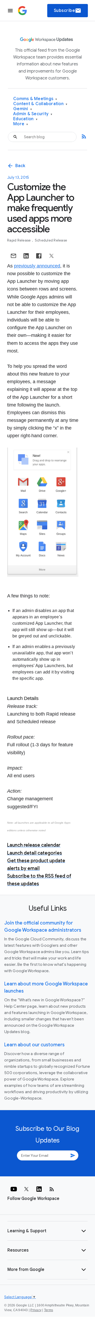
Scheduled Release (51, 240)
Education (25, 119)
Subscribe (68, 10)
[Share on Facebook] (38, 255)
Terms (48, 1310)
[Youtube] (13, 1189)
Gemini (22, 108)
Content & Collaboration (40, 103)
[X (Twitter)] (26, 1189)
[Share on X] (51, 255)
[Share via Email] (13, 255)
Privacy (35, 1310)
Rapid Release (19, 240)
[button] (47, 1230)
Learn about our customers (34, 1045)
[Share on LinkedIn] (26, 255)
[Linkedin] (39, 1189)
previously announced (37, 266)
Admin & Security (33, 114)
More (20, 124)
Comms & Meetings (35, 98)
